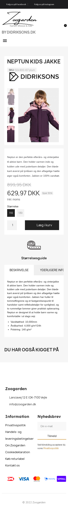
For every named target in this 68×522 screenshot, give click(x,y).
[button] (57, 28)
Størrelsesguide (34, 258)
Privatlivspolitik (51, 448)
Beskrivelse (19, 270)
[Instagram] (38, 510)
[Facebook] (30, 510)
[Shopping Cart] (63, 27)
